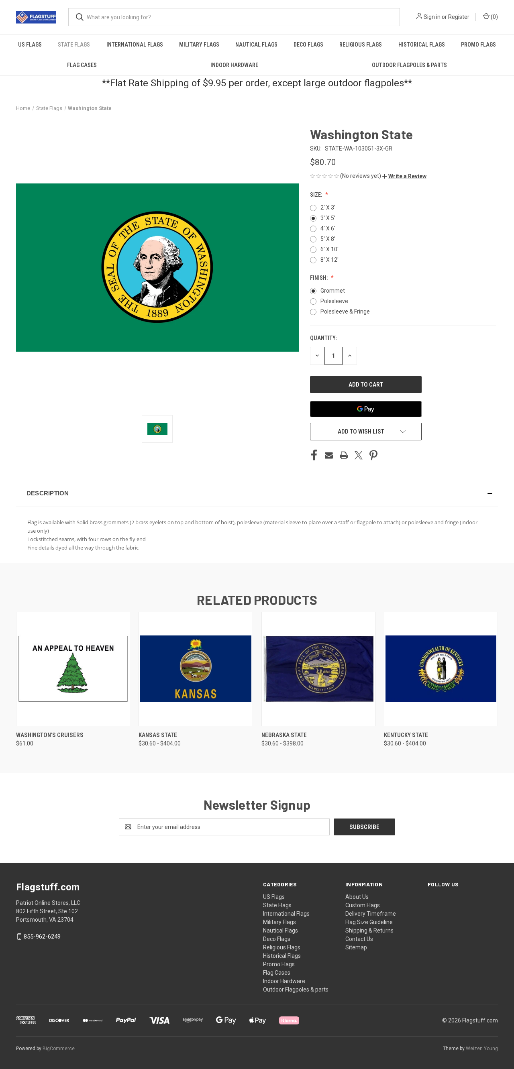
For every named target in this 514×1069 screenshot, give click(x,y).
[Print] (344, 455)
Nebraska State (284, 735)
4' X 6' (327, 228)
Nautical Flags (256, 44)
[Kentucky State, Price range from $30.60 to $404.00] (441, 669)
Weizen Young (482, 1048)
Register (458, 17)
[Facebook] (314, 455)
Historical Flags (421, 44)
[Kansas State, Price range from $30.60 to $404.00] (195, 669)
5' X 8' (327, 239)
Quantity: (323, 338)
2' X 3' (327, 207)
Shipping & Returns (369, 930)
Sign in (432, 17)
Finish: (319, 278)
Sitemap (356, 947)
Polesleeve (334, 301)
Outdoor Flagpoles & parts (409, 65)
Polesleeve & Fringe (345, 311)
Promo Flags (478, 44)
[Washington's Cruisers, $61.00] (73, 669)
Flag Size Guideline (369, 922)
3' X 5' (327, 218)
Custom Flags (362, 905)
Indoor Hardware (234, 65)
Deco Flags (308, 44)
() (494, 17)
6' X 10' (329, 249)
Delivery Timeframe (370, 913)
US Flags (30, 44)
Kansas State (158, 735)
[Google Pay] (366, 409)
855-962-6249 (42, 936)
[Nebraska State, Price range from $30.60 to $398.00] (318, 669)
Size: (316, 194)
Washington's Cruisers (50, 735)
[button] (404, 176)
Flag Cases (82, 65)
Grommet (332, 290)
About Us (357, 897)
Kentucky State (406, 735)
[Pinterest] (373, 455)
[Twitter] (359, 455)
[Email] (329, 455)
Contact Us (359, 939)
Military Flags (199, 44)
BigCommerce (59, 1048)
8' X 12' (329, 260)
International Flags (134, 44)
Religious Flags (360, 44)
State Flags (74, 44)
